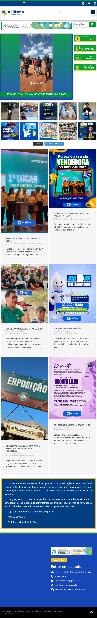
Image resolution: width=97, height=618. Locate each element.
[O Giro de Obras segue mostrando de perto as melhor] (87, 111)
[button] (24, 3)
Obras (27, 333)
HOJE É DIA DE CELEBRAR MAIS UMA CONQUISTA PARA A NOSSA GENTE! (36, 94)
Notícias (39, 244)
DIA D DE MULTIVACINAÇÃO (67, 328)
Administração (31, 244)
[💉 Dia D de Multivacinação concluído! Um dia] (48, 131)
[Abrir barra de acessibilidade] (93, 12)
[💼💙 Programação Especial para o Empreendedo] (87, 131)
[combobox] (82, 24)
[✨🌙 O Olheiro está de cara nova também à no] (10, 111)
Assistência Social (73, 430)
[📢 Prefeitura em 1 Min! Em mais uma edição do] (29, 131)
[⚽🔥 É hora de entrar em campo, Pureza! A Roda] (48, 111)
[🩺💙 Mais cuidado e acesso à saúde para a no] (68, 111)
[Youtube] (89, 3)
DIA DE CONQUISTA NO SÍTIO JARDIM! (24, 329)
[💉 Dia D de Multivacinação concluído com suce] (68, 131)
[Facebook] (83, 3)
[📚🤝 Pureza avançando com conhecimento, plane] (29, 111)
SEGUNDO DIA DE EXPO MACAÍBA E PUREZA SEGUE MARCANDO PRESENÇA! (23, 448)
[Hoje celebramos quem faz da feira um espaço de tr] (10, 131)
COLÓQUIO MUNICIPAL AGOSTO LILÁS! (72, 425)
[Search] (93, 24)
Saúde (75, 333)
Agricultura (23, 455)
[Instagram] (95, 3)
